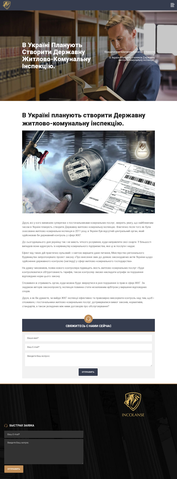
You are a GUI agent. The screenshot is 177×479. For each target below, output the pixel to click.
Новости (150, 52)
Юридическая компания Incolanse (124, 52)
